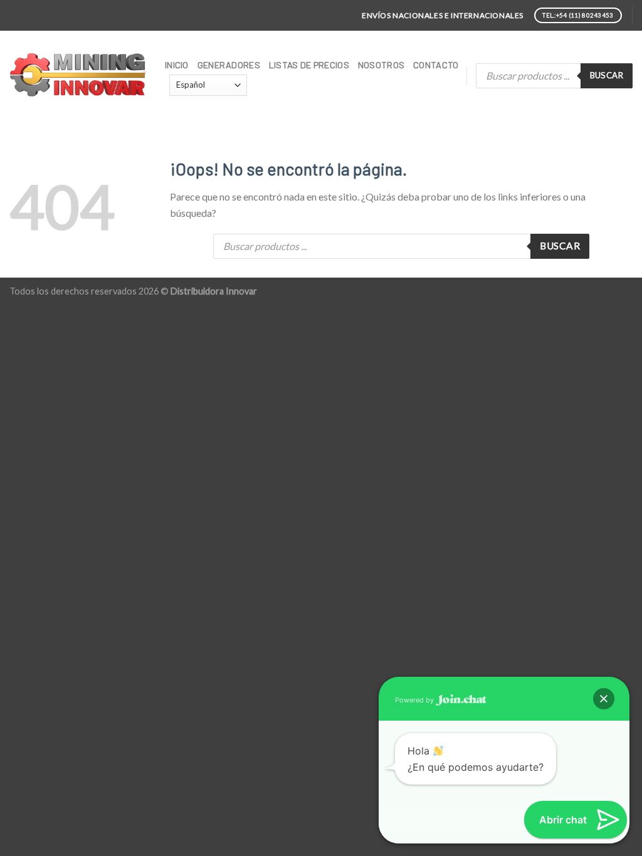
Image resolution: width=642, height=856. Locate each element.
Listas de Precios (309, 65)
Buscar (606, 75)
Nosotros (381, 65)
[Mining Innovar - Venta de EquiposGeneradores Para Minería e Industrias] (77, 75)
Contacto (435, 65)
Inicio (177, 65)
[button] (603, 698)
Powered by (415, 700)
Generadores (228, 65)
